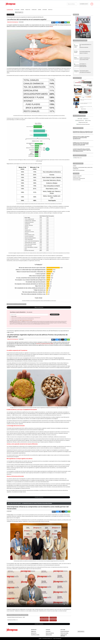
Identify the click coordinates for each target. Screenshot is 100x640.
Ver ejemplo (29, 312)
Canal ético (48, 631)
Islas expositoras (84, 59)
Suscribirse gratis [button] (84, 3)
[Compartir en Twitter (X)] (62, 22)
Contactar (48, 629)
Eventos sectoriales (76, 179)
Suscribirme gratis (54, 314)
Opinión (22, 9)
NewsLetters (33, 633)
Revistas (50, 9)
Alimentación (10, 9)
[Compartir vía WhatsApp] (68, 22)
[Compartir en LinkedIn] (65, 22)
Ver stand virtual (53, 617)
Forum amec (10, 514)
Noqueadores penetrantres (83, 66)
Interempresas (35, 563)
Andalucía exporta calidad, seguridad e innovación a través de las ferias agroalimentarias (81, 137)
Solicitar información (44, 617)
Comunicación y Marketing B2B (79, 178)
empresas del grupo (62, 322)
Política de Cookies (64, 633)
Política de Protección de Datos (27, 320)
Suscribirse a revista (35, 634)
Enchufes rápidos (84, 47)
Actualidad (17, 9)
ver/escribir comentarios (39, 497)
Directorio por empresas (78, 170)
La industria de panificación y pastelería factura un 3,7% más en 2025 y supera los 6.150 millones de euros (82, 150)
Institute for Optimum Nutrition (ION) (44, 343)
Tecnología (34, 9)
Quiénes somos (49, 634)
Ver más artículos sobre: (14, 503)
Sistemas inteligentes (85, 72)
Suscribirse (83, 112)
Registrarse (33, 631)
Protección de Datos (65, 631)
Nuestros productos (50, 633)
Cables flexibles (84, 53)
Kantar (51, 26)
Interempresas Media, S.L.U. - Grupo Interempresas (51, 638)
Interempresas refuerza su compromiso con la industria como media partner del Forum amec (83, 132)
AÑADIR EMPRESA (81, 631)
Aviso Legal (19, 320)
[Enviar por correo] (57, 22)
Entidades (45, 9)
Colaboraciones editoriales (64, 635)
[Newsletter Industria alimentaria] (83, 94)
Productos (27, 9)
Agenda (39, 9)
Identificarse (33, 629)
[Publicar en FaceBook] (59, 22)
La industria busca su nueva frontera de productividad (37, 503)
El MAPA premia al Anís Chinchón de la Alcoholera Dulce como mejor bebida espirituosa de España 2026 (81, 144)
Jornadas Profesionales (77, 175)
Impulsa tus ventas (76, 177)
